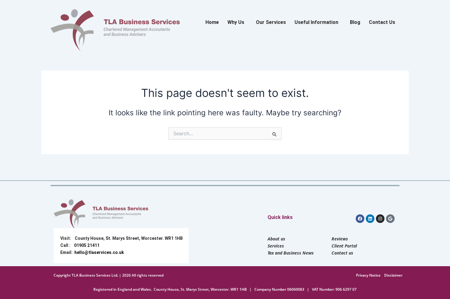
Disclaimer (393, 275)
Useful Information (316, 22)
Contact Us (382, 22)
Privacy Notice (368, 275)
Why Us (235, 22)
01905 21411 (86, 245)
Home (212, 22)
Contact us (342, 253)
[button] (237, 22)
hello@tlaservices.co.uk (99, 252)
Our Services (271, 22)
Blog (355, 22)
